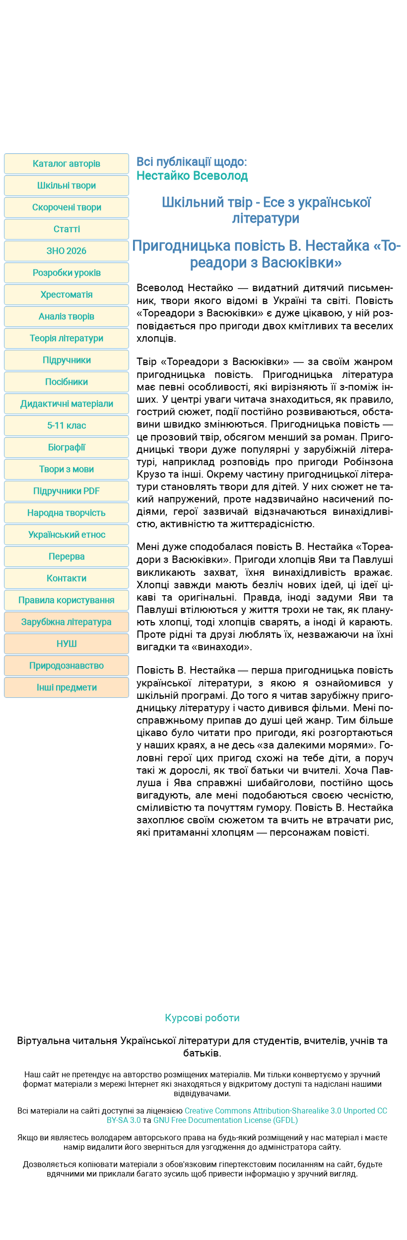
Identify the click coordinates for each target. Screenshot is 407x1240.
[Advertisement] (203, 73)
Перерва (67, 556)
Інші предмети (67, 687)
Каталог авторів (66, 163)
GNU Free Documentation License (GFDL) (225, 1120)
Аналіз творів (66, 316)
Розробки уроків (67, 272)
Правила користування (66, 600)
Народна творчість (66, 512)
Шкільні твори (66, 185)
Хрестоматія (67, 294)
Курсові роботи (202, 1017)
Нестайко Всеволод (192, 176)
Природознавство (66, 665)
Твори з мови (66, 469)
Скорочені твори (66, 207)
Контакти (66, 578)
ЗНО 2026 (66, 251)
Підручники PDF (66, 491)
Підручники (67, 360)
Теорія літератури (66, 338)
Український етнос (66, 534)
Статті (67, 229)
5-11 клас (66, 425)
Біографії (66, 447)
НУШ (67, 643)
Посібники (66, 381)
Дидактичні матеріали (66, 403)
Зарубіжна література (66, 622)
